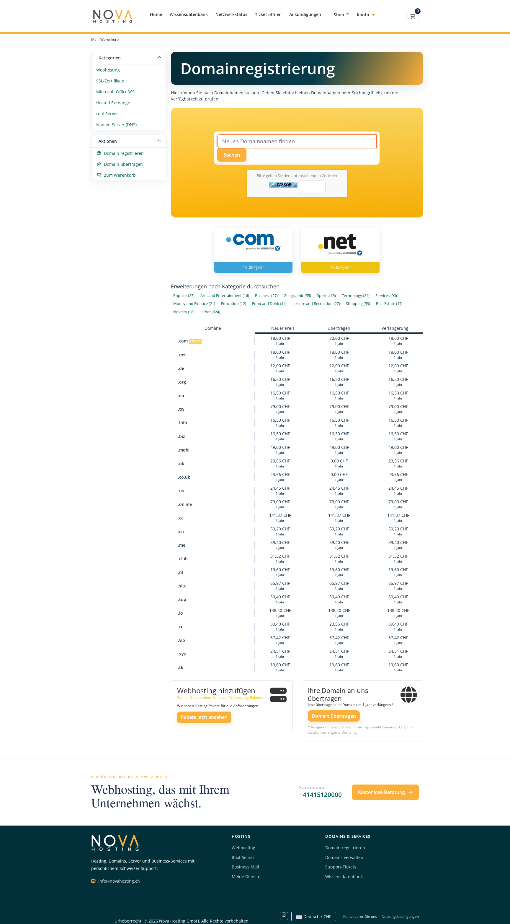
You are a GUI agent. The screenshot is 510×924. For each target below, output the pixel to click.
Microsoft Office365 (115, 92)
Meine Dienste (246, 876)
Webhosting (108, 70)
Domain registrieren (123, 153)
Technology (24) (356, 295)
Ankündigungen (305, 14)
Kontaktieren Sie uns (360, 916)
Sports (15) (326, 295)
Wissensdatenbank (189, 14)
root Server (107, 113)
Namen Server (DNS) (116, 124)
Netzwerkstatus (231, 14)
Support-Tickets (340, 867)
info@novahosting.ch (118, 881)
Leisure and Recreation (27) (316, 303)
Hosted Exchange (113, 102)
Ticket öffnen (268, 14)
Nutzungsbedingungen (400, 916)
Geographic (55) (297, 295)
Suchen (231, 155)
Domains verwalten (344, 857)
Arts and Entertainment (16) (224, 295)
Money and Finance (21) (194, 303)
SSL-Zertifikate (110, 81)
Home (156, 14)
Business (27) (266, 295)
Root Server (243, 857)
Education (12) (233, 303)
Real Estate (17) (389, 303)
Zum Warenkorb (119, 175)
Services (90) (386, 295)
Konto (363, 14)
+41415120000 (320, 794)
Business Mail (245, 867)
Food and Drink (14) (269, 303)
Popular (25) (183, 295)
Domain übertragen (122, 164)
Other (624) (210, 311)
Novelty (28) (183, 311)
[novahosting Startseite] (115, 842)
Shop (339, 14)
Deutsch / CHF (316, 916)
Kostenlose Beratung (382, 792)
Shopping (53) (358, 303)
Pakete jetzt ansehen (204, 717)
